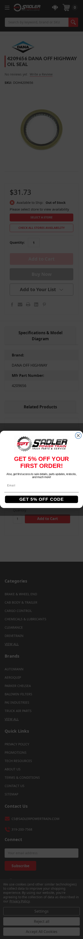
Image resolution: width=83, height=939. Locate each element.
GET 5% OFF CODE (41, 499)
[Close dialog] (78, 435)
